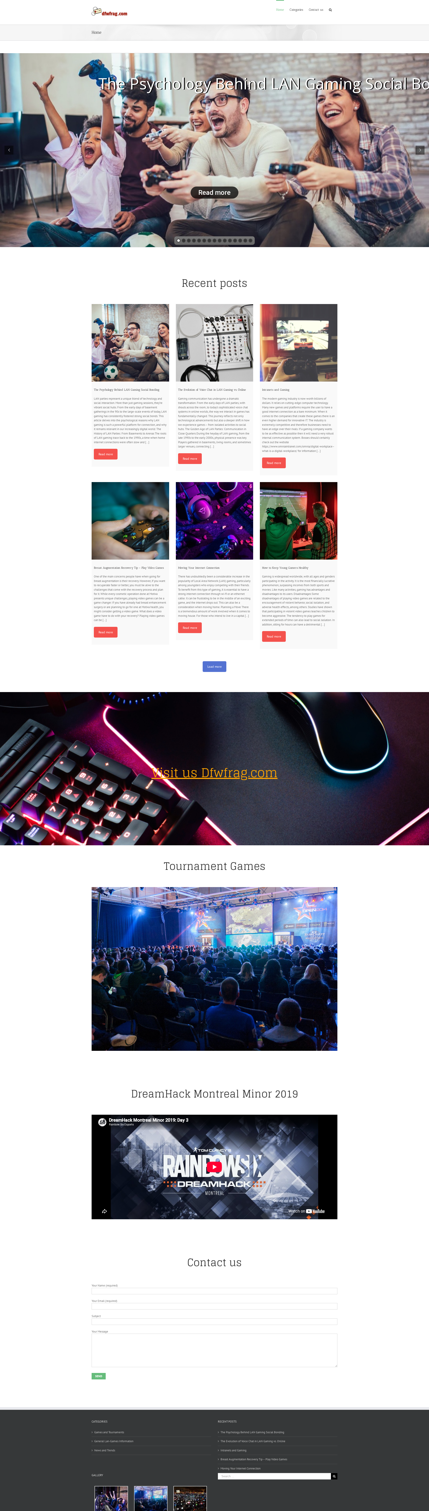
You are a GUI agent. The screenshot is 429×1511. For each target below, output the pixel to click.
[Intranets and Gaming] (298, 343)
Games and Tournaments (109, 1432)
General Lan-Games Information (113, 1441)
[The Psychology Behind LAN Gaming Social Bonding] (130, 343)
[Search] (330, 9)
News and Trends (104, 1450)
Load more (214, 667)
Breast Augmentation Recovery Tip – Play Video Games (254, 1459)
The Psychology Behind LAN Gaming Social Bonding (252, 1432)
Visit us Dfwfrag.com (214, 773)
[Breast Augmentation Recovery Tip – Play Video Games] (130, 520)
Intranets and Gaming (233, 1450)
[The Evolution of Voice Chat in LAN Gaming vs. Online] (214, 343)
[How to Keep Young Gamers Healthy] (298, 520)
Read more (214, 192)
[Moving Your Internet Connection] (214, 520)
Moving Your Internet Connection (241, 1468)
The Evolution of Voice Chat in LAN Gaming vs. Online (253, 1441)
